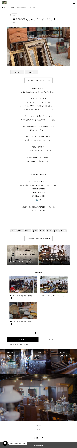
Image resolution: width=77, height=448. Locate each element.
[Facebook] (40, 438)
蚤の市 (14, 15)
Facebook (39, 433)
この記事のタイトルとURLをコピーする (38, 80)
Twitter (38, 429)
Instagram (38, 425)
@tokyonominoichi (40, 140)
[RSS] (43, 438)
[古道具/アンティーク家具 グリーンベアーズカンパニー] (4, 2)
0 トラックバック (54, 339)
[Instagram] (34, 438)
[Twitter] (37, 438)
